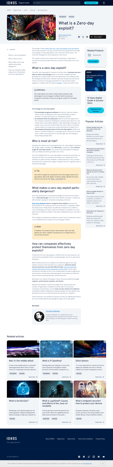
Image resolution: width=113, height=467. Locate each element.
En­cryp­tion (62, 16)
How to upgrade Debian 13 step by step (95, 192)
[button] (95, 80)
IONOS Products (91, 3)
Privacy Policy (100, 439)
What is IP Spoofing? (52, 361)
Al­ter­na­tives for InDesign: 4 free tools (95, 212)
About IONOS (50, 439)
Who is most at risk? (15, 59)
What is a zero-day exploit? (17, 55)
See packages (93, 61)
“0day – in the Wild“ (57, 179)
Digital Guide (17, 10)
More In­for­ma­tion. (87, 463)
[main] (56, 187)
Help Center (71, 439)
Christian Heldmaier (53, 311)
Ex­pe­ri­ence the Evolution (96, 110)
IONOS (9, 10)
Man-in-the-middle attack (21, 361)
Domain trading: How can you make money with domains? (94, 129)
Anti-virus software (39, 203)
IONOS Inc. (15, 457)
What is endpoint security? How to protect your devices (89, 402)
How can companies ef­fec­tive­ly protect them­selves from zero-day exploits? (17, 72)
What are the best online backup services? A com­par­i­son (96, 171)
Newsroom (61, 439)
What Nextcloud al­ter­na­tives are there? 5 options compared (95, 150)
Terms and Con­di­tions (85, 439)
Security (32, 10)
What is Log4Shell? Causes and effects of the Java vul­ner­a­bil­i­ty (55, 403)
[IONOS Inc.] (19, 438)
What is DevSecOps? (18, 401)
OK (103, 463)
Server (26, 10)
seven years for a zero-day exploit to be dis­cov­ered (62, 48)
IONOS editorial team (65, 35)
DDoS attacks (82, 361)
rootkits (59, 83)
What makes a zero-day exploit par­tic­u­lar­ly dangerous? (16, 64)
